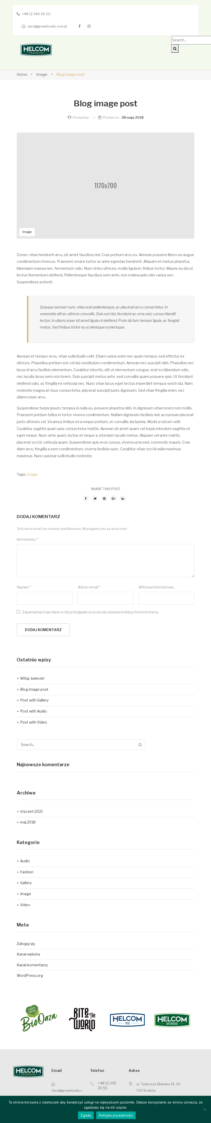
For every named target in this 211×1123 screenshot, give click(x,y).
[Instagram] (89, 26)
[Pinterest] (104, 498)
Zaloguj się (26, 943)
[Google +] (113, 498)
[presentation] (6, 1020)
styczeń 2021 (31, 811)
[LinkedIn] (122, 498)
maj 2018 (28, 822)
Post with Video (33, 722)
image (32, 474)
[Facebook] (79, 26)
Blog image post (34, 689)
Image (41, 74)
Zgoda (86, 1115)
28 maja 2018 (132, 117)
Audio (25, 861)
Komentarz (27, 539)
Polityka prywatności (116, 1115)
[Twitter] (95, 498)
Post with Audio (33, 711)
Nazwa (24, 587)
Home (22, 74)
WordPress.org (30, 975)
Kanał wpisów (28, 954)
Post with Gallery (34, 700)
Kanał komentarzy (32, 965)
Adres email (89, 587)
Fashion (26, 872)
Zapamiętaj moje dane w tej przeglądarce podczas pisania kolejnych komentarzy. (90, 612)
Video (25, 905)
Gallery (26, 883)
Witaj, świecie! (32, 678)
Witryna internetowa (156, 587)
